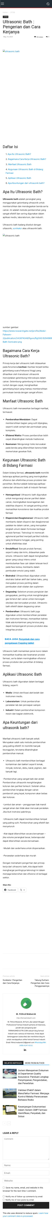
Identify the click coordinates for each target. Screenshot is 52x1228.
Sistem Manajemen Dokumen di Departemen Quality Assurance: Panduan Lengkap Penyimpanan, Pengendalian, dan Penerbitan (33, 1077)
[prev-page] (4, 1123)
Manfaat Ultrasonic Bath (19, 164)
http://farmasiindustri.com (26, 1018)
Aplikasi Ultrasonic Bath (19, 178)
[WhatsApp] (18, 43)
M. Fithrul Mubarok (26, 1013)
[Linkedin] (26, 1050)
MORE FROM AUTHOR (34, 1063)
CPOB (12, 12)
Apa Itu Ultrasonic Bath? (19, 154)
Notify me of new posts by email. (20, 1200)
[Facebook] (5, 43)
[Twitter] (12, 43)
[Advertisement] (26, 110)
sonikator (17, 228)
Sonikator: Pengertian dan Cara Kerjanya (12, 981)
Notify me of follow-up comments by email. (24, 1196)
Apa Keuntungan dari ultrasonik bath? (26, 183)
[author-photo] (26, 1010)
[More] (25, 43)
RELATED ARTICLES (13, 1063)
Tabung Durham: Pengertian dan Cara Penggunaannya (40, 983)
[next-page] (9, 1123)
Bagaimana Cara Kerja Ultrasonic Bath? (27, 159)
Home (5, 12)
